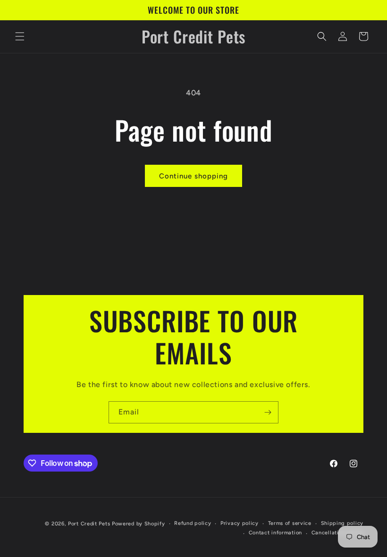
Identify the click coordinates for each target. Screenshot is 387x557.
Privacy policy (239, 523)
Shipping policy (342, 523)
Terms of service (289, 523)
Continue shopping (193, 176)
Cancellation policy (337, 533)
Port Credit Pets (89, 524)
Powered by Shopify (138, 524)
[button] (19, 36)
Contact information (275, 533)
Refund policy (192, 523)
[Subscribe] (267, 412)
